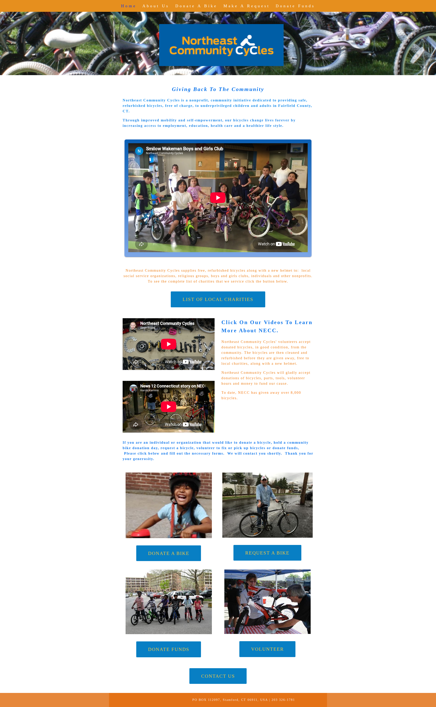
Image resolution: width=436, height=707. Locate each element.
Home (128, 6)
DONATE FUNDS (168, 649)
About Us (155, 6)
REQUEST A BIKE (267, 552)
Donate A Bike (196, 6)
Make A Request (246, 6)
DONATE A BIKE (168, 553)
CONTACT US (218, 676)
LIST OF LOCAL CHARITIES (218, 299)
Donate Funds (295, 6)
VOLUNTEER (267, 649)
